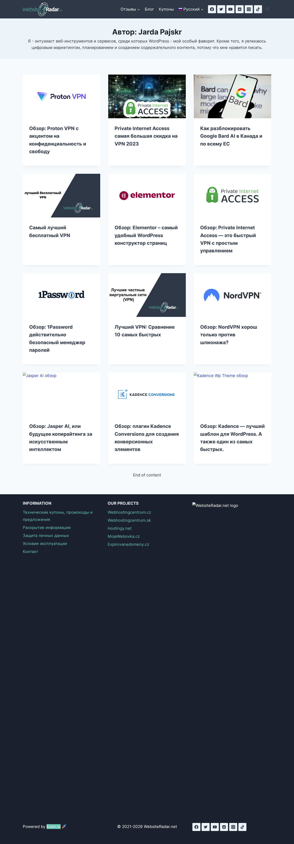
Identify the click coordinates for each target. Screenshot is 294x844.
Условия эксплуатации (45, 543)
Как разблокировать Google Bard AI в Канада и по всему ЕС (231, 136)
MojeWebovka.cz (124, 536)
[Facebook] (212, 9)
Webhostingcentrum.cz (129, 512)
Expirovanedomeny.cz (128, 544)
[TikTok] (258, 9)
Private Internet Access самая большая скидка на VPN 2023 (146, 136)
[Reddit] (240, 9)
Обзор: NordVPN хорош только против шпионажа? (228, 334)
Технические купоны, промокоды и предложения (58, 516)
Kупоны (166, 9)
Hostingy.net (120, 528)
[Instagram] (249, 9)
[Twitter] (221, 9)
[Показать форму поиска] (267, 9)
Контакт (30, 551)
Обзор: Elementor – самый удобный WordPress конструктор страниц (146, 235)
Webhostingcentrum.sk (129, 520)
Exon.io (54, 826)
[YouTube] (230, 9)
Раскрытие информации (47, 527)
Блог (149, 9)
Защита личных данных (46, 535)
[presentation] (61, 96)
